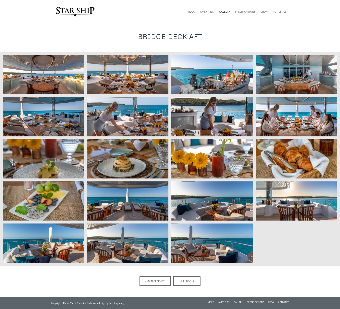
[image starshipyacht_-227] (45, 244)
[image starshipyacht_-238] (213, 160)
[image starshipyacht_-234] (45, 160)
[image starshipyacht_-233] (298, 76)
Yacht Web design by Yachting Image (106, 303)
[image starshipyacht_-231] (213, 118)
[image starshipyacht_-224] (45, 118)
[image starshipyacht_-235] (129, 160)
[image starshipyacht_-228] (129, 244)
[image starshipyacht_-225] (213, 202)
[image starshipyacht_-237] (298, 160)
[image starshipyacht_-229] (213, 244)
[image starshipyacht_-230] (129, 118)
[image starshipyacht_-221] (129, 76)
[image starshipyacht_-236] (45, 202)
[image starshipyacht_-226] (298, 202)
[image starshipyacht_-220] (45, 76)
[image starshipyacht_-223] (213, 76)
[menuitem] (191, 11)
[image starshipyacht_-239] (298, 118)
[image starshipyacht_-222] (129, 202)
